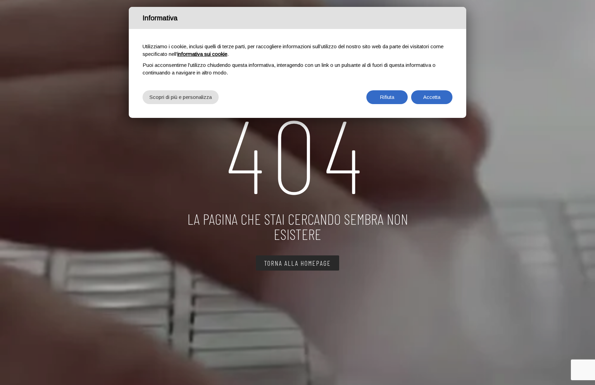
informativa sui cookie (202, 54)
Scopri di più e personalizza (180, 97)
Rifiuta (387, 97)
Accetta (431, 97)
